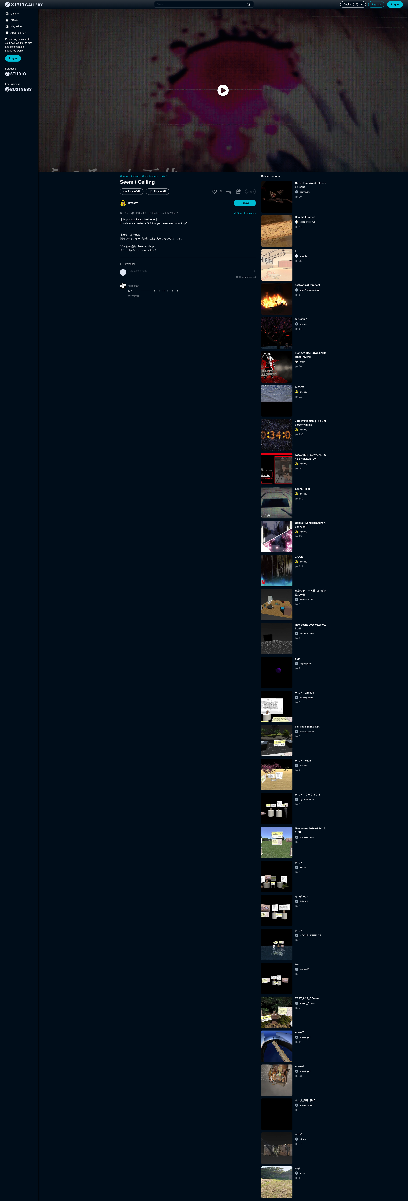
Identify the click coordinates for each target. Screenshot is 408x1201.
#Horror (124, 176)
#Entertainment (150, 176)
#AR (164, 176)
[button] (214, 191)
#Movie (135, 176)
